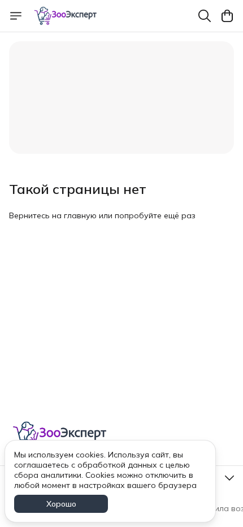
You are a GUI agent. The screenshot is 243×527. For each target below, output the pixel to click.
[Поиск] (204, 16)
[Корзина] (227, 16)
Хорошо (61, 504)
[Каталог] (16, 16)
